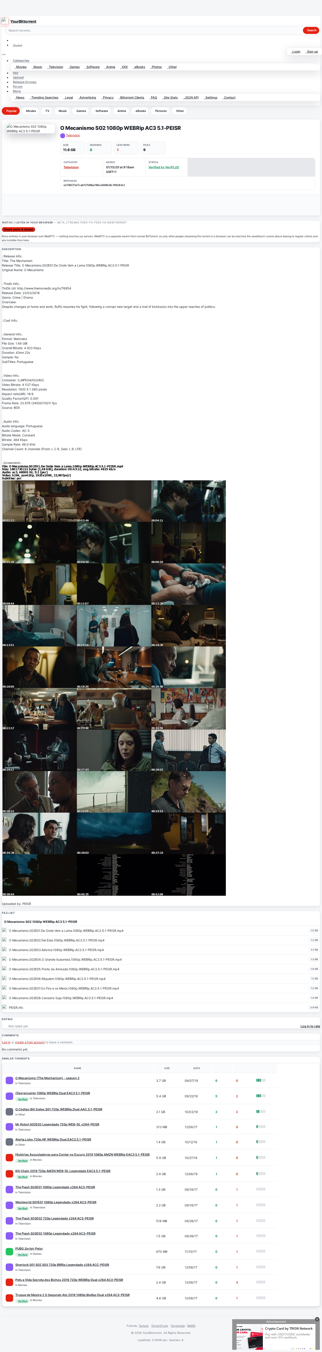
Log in (6, 1042)
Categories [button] (21, 61)
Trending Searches (44, 97)
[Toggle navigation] (3, 54)
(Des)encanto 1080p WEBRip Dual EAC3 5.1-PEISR (52, 1093)
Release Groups (25, 82)
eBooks (139, 67)
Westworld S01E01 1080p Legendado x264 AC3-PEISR (55, 1202)
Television (55, 67)
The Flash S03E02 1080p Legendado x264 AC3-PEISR (55, 1233)
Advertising (87, 97)
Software (92, 67)
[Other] (9, 1111)
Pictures (161, 111)
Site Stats (170, 97)
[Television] (9, 1080)
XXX (124, 67)
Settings (211, 97)
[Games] (9, 1251)
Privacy (107, 97)
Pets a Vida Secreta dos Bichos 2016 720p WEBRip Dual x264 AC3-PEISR (69, 1280)
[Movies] (9, 1157)
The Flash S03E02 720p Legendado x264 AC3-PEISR (54, 1218)
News (19, 97)
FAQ (153, 97)
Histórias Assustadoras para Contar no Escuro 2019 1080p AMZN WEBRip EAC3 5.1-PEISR (82, 1154)
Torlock (144, 1326)
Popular (11, 111)
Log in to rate (310, 1026)
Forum (18, 87)
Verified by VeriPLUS (164, 167)
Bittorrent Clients (131, 97)
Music (37, 67)
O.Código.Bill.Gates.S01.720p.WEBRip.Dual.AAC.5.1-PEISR (58, 1109)
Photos (156, 67)
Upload (18, 77)
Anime (109, 67)
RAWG (191, 1326)
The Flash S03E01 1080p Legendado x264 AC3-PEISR (55, 1187)
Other (172, 67)
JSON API (191, 97)
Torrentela (178, 1326)
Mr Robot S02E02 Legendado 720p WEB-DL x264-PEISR (57, 1124)
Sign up (311, 51)
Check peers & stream (18, 229)
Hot (15, 73)
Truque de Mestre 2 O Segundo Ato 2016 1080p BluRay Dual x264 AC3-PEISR (72, 1295)
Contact (228, 97)
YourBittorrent (23, 21)
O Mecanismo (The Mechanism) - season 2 (47, 1078)
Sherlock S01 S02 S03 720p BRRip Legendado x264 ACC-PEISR (62, 1265)
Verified (22, 1099)
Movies (20, 67)
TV (47, 111)
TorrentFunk (159, 1326)
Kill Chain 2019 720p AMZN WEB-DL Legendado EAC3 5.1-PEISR (62, 1171)
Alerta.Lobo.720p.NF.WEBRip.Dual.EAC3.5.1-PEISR (53, 1139)
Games (74, 67)
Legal (68, 97)
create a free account (30, 1042)
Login (295, 51)
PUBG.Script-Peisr (29, 1248)
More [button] (17, 91)
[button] (12, 40)
